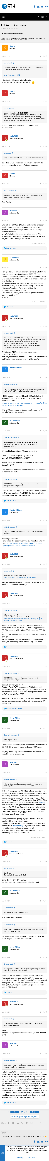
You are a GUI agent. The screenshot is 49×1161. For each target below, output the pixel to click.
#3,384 (45, 184)
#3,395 (45, 772)
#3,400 (45, 1053)
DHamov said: (8, 333)
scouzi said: (8, 63)
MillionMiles (15, 421)
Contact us (5, 1136)
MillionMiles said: (9, 384)
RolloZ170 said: (9, 108)
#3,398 (45, 957)
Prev (15, 1112)
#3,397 (45, 901)
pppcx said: (7, 153)
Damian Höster (16, 368)
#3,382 (45, 101)
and (14, 708)
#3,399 (45, 1012)
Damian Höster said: (10, 438)
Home (39, 1136)
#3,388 (45, 377)
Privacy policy (27, 1136)
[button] (3, 17)
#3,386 (45, 268)
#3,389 (45, 431)
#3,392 (45, 603)
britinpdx (5, 28)
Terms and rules (16, 1136)
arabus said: (8, 571)
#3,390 (45, 520)
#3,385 (45, 221)
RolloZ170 (14, 136)
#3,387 (45, 326)
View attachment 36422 (12, 577)
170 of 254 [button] (24, 1112)
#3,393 (45, 666)
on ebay (42, 802)
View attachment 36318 (12, 75)
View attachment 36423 (28, 577)
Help (34, 1136)
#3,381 (45, 56)
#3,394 (45, 728)
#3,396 (45, 861)
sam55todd (14, 258)
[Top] (43, 1136)
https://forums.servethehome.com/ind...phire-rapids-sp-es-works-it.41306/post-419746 (22, 544)
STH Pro (4, 1133)
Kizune (12, 46)
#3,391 (45, 564)
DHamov (13, 211)
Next (33, 1112)
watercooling (18, 826)
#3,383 (45, 146)
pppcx (12, 91)
